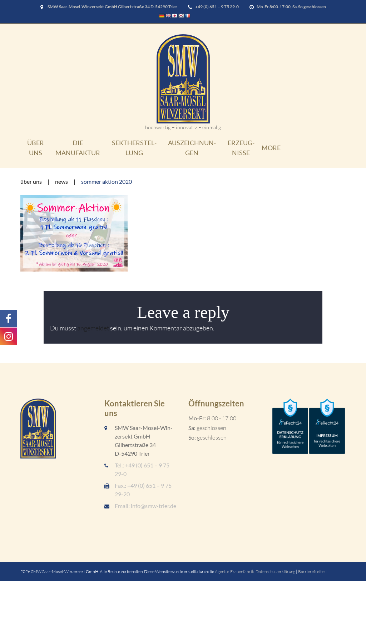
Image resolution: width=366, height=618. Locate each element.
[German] (162, 15)
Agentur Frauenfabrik (234, 571)
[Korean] (181, 15)
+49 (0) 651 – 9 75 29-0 (217, 6)
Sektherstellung (134, 148)
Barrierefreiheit (312, 571)
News (61, 181)
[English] (168, 15)
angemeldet (93, 328)
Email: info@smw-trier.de (145, 505)
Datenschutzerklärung (275, 571)
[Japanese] (175, 15)
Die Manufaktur (77, 148)
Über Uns (35, 148)
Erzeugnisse (241, 148)
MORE (271, 148)
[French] (188, 15)
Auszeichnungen (192, 148)
